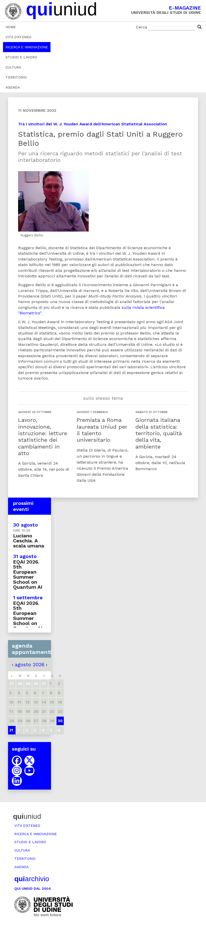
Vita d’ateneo (18, 37)
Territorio (16, 77)
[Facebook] (17, 761)
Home (11, 27)
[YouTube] (29, 771)
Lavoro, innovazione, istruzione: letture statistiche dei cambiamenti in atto (42, 436)
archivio (31, 879)
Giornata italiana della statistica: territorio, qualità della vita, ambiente (158, 433)
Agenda (13, 87)
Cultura (13, 67)
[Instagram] (17, 771)
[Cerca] (199, 27)
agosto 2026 (29, 664)
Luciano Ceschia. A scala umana (28, 541)
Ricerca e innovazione (27, 47)
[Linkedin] (17, 781)
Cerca (141, 27)
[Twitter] (29, 761)
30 (60, 720)
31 (11, 730)
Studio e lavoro (21, 57)
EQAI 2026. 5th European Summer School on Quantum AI (27, 574)
